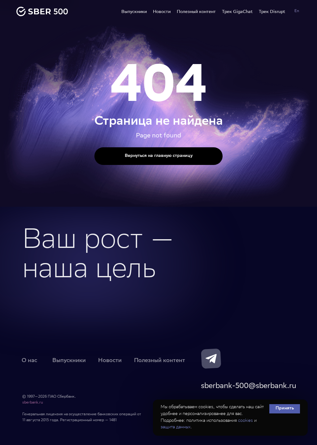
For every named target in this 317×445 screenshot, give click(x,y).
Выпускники (134, 11)
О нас (29, 360)
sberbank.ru (32, 403)
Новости (162, 11)
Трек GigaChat (237, 11)
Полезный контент (196, 11)
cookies (245, 420)
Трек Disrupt (272, 11)
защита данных (176, 427)
